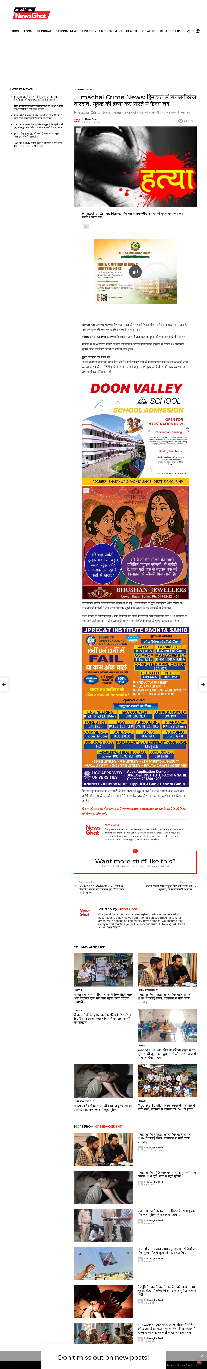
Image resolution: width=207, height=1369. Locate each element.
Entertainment (110, 31)
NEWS (78, 990)
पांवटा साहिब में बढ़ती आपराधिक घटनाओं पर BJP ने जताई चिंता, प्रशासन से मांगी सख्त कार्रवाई (164, 998)
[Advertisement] (103, 58)
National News (67, 31)
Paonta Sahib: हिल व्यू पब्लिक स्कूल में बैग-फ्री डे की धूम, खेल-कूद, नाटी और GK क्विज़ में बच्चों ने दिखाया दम (167, 1054)
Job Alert (148, 31)
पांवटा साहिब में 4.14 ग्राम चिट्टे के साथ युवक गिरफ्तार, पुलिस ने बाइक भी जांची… (166, 1213)
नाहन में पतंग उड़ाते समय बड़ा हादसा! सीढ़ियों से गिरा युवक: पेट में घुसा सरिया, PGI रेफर (166, 1251)
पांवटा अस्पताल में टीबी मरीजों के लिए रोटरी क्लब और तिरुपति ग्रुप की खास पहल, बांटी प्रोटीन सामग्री (103, 998)
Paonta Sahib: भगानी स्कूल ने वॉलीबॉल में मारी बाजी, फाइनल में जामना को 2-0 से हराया (166, 1107)
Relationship (170, 31)
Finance (88, 31)
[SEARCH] (193, 31)
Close (202, 1356)
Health (131, 31)
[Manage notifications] (199, 1361)
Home (16, 31)
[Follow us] (188, 31)
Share (78, 130)
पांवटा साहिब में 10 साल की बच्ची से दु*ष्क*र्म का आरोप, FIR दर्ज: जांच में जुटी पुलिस (103, 1108)
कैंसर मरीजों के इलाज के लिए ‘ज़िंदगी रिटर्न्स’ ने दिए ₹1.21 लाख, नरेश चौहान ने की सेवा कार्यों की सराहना (102, 1018)
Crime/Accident (148, 990)
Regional (44, 31)
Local (28, 31)
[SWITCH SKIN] (127, 14)
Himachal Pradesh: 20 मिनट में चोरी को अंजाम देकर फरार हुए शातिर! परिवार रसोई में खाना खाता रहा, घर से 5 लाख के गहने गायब (166, 1329)
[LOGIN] (198, 31)
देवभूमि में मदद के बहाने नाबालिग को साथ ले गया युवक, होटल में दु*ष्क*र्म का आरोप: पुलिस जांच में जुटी (167, 1290)
